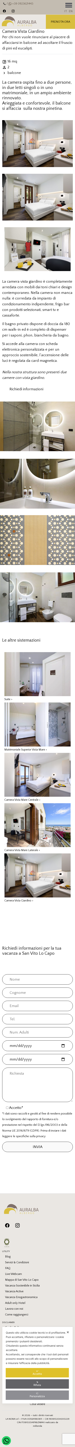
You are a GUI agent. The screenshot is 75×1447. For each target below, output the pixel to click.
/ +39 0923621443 (19, 3)
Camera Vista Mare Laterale (22, 850)
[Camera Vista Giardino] (37, 875)
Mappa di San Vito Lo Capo (22, 1279)
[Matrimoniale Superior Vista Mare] (37, 724)
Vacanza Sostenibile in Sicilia (22, 1285)
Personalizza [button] (37, 1396)
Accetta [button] (37, 1373)
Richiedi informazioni (26, 389)
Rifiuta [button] (37, 1384)
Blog (8, 1256)
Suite (8, 699)
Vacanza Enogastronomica (21, 1297)
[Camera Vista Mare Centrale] (37, 774)
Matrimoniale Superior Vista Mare (25, 749)
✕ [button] (67, 1332)
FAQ (7, 1268)
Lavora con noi (14, 1308)
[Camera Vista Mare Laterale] (37, 825)
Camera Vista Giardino (18, 900)
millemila (37, 1426)
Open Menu (68, 5)
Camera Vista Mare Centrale (22, 799)
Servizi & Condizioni (17, 1262)
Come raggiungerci (16, 1314)
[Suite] (37, 674)
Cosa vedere (37, 1404)
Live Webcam (13, 1274)
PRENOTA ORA (60, 21)
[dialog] (37, 1365)
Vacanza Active (14, 1291)
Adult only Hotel (15, 1303)
